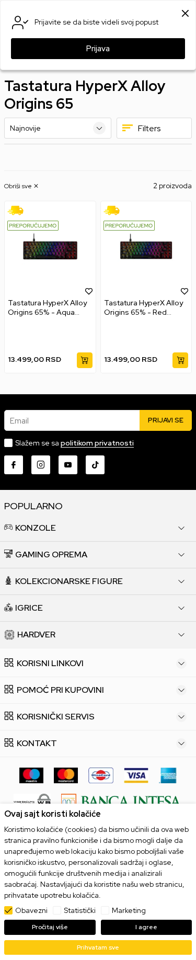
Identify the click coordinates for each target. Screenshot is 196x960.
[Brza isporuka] (19, 209)
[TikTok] (95, 464)
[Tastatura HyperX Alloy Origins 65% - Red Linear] (146, 249)
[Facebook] (13, 464)
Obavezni (31, 910)
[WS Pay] (32, 800)
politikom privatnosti (97, 443)
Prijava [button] (98, 48)
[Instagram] (40, 464)
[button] (22, 186)
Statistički (80, 910)
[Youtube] (68, 464)
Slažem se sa (74, 443)
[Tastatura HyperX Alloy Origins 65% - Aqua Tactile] (50, 249)
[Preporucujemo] (33, 224)
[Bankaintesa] (121, 800)
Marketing (129, 910)
